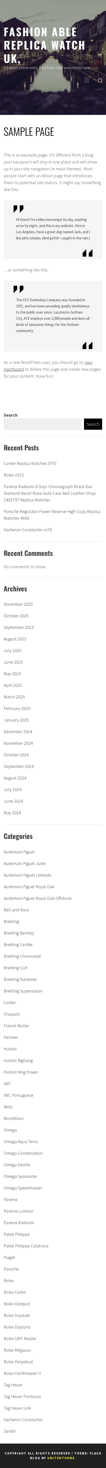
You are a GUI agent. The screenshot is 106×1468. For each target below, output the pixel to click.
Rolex (9, 1280)
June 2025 (13, 662)
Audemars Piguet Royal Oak (29, 886)
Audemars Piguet (19, 852)
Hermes (11, 1037)
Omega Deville (17, 1164)
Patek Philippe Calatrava (26, 1246)
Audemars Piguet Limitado (28, 875)
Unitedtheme (61, 1458)
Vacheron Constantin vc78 (28, 529)
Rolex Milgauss (17, 1350)
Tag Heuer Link (17, 1408)
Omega (10, 1130)
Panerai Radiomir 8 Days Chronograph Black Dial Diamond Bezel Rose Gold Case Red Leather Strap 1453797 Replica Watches (50, 493)
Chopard (12, 1014)
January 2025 (16, 720)
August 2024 (15, 778)
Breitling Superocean (23, 991)
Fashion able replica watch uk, (45, 44)
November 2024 (18, 743)
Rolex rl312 (14, 475)
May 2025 (12, 673)
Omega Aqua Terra (20, 1141)
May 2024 (12, 812)
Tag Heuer (13, 1385)
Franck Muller (16, 1025)
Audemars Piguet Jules (25, 863)
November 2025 (18, 604)
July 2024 (12, 789)
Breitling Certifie (18, 944)
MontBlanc (14, 1118)
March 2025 (14, 697)
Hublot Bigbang (18, 1060)
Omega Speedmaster (23, 1188)
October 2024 (16, 755)
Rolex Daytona (17, 1327)
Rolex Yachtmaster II (22, 1373)
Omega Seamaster (20, 1176)
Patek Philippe (17, 1234)
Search (11, 415)
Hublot (10, 1049)
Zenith (10, 1431)
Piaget (9, 1257)
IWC (7, 1083)
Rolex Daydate (17, 1315)
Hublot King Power (21, 1072)
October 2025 (16, 616)
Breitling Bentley (19, 933)
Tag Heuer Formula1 (22, 1396)
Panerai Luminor (19, 1211)
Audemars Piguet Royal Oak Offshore (37, 898)
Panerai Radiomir (19, 1222)
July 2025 (12, 650)
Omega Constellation (23, 1153)
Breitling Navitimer (20, 979)
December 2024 (18, 731)
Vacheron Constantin (23, 1419)
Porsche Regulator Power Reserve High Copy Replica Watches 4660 (52, 515)
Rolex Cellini (15, 1292)
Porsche (11, 1269)
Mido (8, 1107)
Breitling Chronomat (22, 956)
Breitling (11, 921)
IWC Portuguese (18, 1095)
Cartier (10, 1002)
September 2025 (19, 627)
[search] (100, 80)
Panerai (10, 1199)
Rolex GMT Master (20, 1338)
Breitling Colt (16, 968)
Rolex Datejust (17, 1304)
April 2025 (13, 685)
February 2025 (17, 708)
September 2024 (19, 766)
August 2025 (15, 639)
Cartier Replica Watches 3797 (30, 463)
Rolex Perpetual (18, 1361)
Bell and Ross (16, 910)
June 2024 (13, 801)
